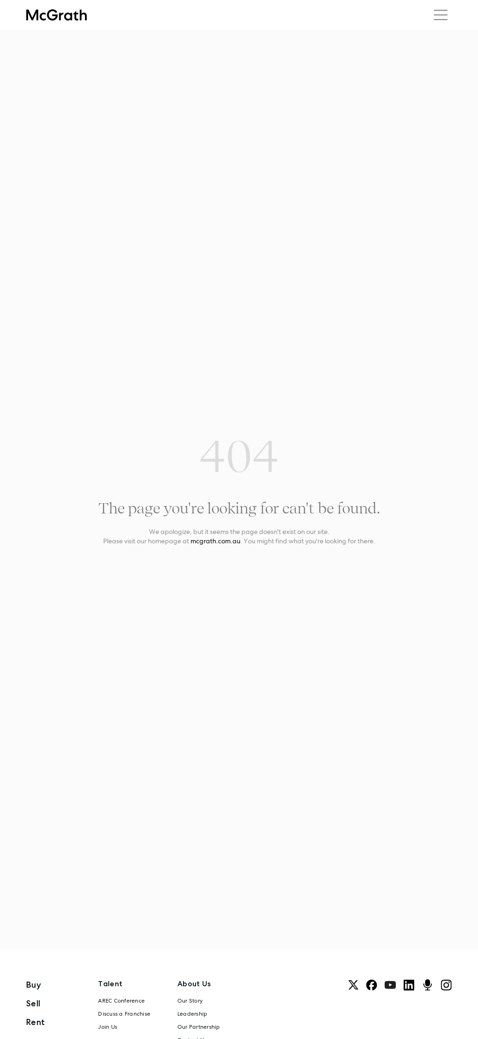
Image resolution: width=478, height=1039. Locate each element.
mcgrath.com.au (215, 541)
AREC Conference (121, 1000)
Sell (33, 1003)
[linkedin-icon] (409, 984)
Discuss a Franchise (124, 1014)
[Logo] (56, 15)
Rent (35, 1022)
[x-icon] (353, 985)
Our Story (190, 1000)
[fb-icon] (371, 984)
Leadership (192, 1014)
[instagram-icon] (446, 984)
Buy (33, 984)
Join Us (107, 1027)
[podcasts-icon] (427, 984)
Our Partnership (198, 1027)
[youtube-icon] (390, 985)
